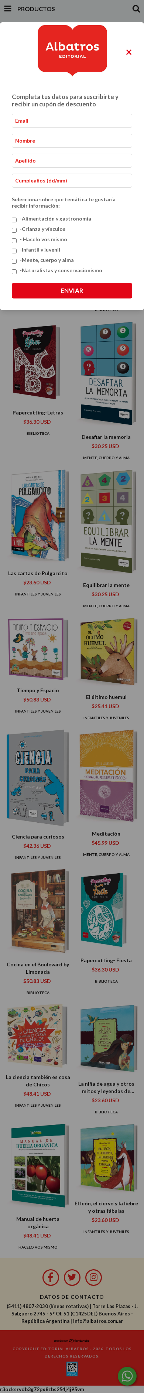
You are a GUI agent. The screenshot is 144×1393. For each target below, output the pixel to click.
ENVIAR (72, 290)
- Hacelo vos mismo (43, 239)
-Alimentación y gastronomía (55, 218)
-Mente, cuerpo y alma (47, 260)
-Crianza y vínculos (42, 229)
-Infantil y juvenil (40, 249)
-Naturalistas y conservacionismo (61, 270)
